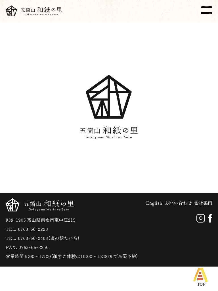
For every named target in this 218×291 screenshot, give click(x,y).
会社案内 (203, 203)
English (154, 203)
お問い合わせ (178, 203)
